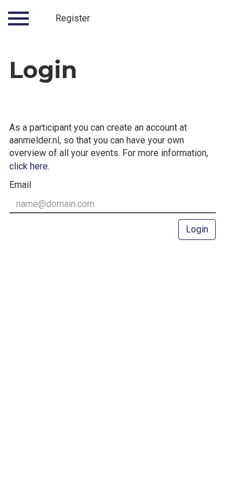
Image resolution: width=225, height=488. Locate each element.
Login (197, 229)
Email (20, 184)
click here (28, 166)
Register (72, 18)
